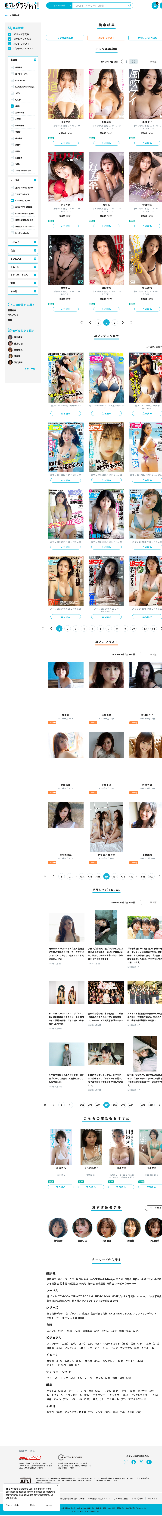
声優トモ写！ (54, 1317)
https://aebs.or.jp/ (43, 1483)
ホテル (103, 1377)
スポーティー (98, 1347)
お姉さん (74, 1360)
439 (131, 876)
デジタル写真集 (21, 34)
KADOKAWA (20, 80)
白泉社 (18, 151)
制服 (74, 1330)
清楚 (76, 1365)
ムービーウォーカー (23, 170)
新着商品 (12, 310)
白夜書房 (18, 157)
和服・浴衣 (130, 1330)
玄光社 (18, 93)
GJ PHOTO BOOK (22, 200)
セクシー (57, 1365)
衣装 (12, 250)
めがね (109, 1330)
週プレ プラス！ (21, 43)
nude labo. (79, 1317)
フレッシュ (75, 1347)
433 (82, 876)
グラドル (57, 1390)
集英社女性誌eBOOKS (24, 220)
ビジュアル (15, 258)
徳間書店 (18, 138)
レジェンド (81, 1399)
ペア (53, 1377)
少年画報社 (19, 125)
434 (90, 876)
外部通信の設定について (99, 1498)
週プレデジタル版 (22, 39)
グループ (86, 1377)
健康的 (55, 1347)
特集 (10, 319)
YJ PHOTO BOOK (22, 194)
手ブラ (55, 1412)
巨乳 (79, 1343)
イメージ (14, 266)
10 (133, 628)
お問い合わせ (137, 1498)
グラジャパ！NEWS (23, 48)
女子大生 (146, 1390)
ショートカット (116, 1343)
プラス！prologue (79, 1313)
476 (98, 1105)
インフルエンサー (145, 1395)
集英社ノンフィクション (24, 226)
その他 (13, 291)
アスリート (117, 1399)
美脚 (138, 1343)
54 (153, 628)
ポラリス (67, 1317)
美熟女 (93, 1360)
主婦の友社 (19, 112)
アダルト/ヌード (137, 1399)
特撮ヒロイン (58, 1399)
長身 (153, 1343)
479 (123, 1105)
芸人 (99, 1399)
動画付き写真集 (99, 1313)
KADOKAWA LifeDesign (24, 86)
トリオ (68, 1377)
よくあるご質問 (121, 1498)
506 (143, 876)
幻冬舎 (18, 99)
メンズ (103, 1412)
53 (145, 628)
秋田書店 (18, 67)
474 (82, 1105)
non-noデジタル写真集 (24, 213)
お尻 (95, 1343)
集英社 (18, 106)
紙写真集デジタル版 (57, 1313)
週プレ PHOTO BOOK (24, 187)
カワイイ (135, 1360)
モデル (112, 1390)
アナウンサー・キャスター (111, 1395)
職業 (12, 283)
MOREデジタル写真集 (23, 207)
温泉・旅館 (123, 1377)
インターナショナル (125, 1347)
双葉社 (18, 164)
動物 (119, 1412)
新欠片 (18, 144)
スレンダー (58, 1343)
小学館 (18, 119)
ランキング (13, 315)
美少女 (55, 1360)
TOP (7, 15)
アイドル (78, 1390)
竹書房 (18, 132)
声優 (129, 1390)
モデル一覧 (30, 368)
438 (123, 876)
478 (115, 1105)
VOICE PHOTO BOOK (120, 1313)
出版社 (13, 59)
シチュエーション (19, 275)
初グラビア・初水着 (79, 1412)
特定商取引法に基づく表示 (72, 1498)
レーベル (14, 180)
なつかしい (113, 1360)
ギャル (149, 1347)
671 (143, 1105)
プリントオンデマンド (145, 1313)
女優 (96, 1390)
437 (115, 876)
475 (90, 1105)
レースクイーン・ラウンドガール (69, 1395)
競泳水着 (91, 1330)
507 (151, 876)
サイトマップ (153, 1498)
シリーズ (14, 242)
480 (131, 1105)
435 (98, 876)
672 (151, 1105)
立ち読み (66, 143)
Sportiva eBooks (22, 233)
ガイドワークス (21, 74)
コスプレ (56, 1330)
